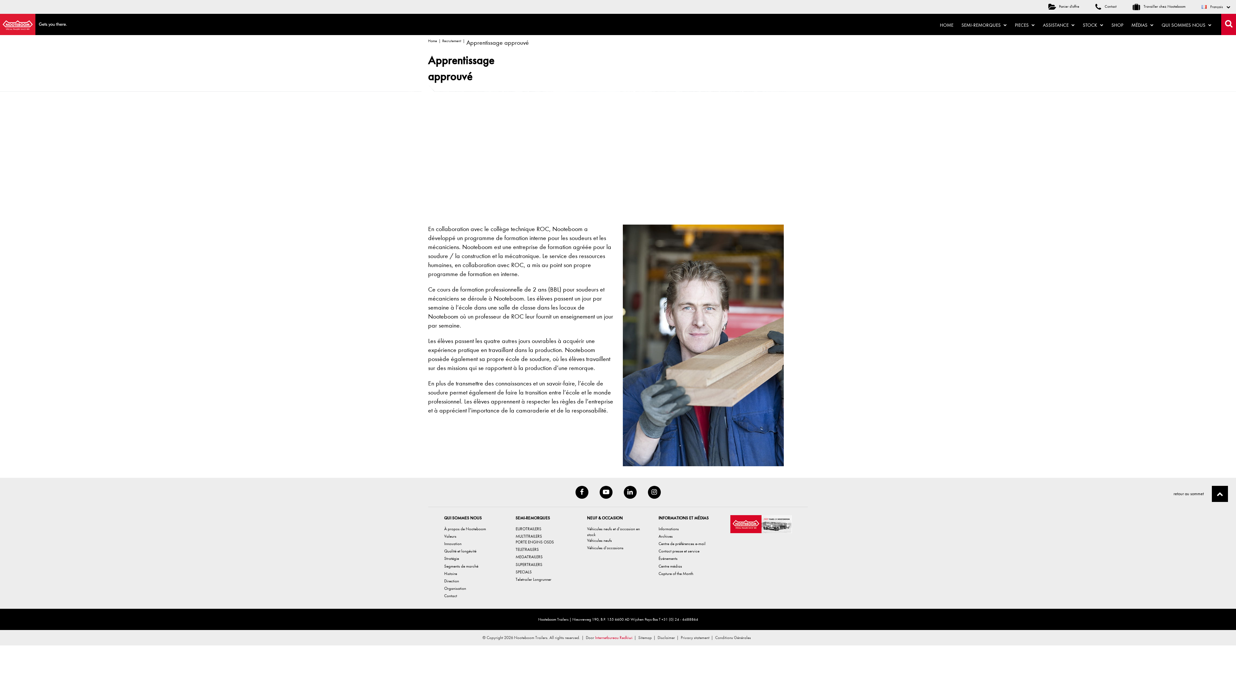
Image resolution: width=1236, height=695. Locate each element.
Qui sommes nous (1184, 25)
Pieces (1022, 25)
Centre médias (670, 566)
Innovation (453, 543)
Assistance (1056, 25)
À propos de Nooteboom (465, 528)
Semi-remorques (981, 25)
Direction (451, 581)
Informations (669, 528)
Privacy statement (695, 637)
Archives (666, 536)
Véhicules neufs (599, 540)
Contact (1110, 6)
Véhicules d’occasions (605, 547)
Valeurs (450, 536)
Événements (668, 558)
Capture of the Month (676, 573)
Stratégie (451, 558)
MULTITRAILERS (529, 536)
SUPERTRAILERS (529, 564)
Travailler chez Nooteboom (1164, 6)
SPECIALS (524, 572)
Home (946, 25)
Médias (1140, 25)
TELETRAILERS (527, 549)
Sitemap (645, 637)
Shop (1117, 25)
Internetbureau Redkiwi (613, 637)
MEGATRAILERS (529, 556)
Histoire (450, 573)
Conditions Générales (733, 637)
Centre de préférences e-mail (682, 543)
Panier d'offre (1069, 6)
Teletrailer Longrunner (533, 579)
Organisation (455, 588)
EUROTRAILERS (528, 528)
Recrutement (451, 41)
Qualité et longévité (460, 551)
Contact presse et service (679, 551)
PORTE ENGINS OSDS (535, 542)
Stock (1091, 25)
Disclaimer (666, 637)
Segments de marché (461, 566)
